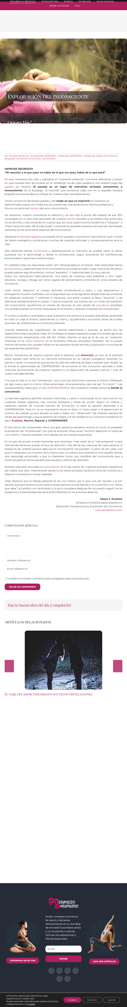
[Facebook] (92, 25)
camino (34, 208)
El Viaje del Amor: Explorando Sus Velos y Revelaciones (48, 694)
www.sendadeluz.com (108, 510)
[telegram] (110, 8)
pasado (9, 186)
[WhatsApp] (106, 25)
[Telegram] (111, 25)
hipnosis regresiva (31, 236)
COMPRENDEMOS (58, 387)
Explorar (17, 420)
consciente (14, 268)
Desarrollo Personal (107, 155)
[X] (96, 25)
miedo (103, 427)
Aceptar (72, 1000)
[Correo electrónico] (116, 25)
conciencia (22, 158)
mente (71, 218)
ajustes (31, 1004)
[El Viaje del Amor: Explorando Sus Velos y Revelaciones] (63, 632)
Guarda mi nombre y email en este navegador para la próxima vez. (48, 578)
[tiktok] (121, 8)
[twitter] (99, 8)
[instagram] (104, 8)
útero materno (34, 341)
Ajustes (112, 1000)
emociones (35, 158)
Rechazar (92, 1000)
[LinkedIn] (101, 25)
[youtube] (115, 8)
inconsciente (48, 158)
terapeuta (14, 315)
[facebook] (93, 8)
